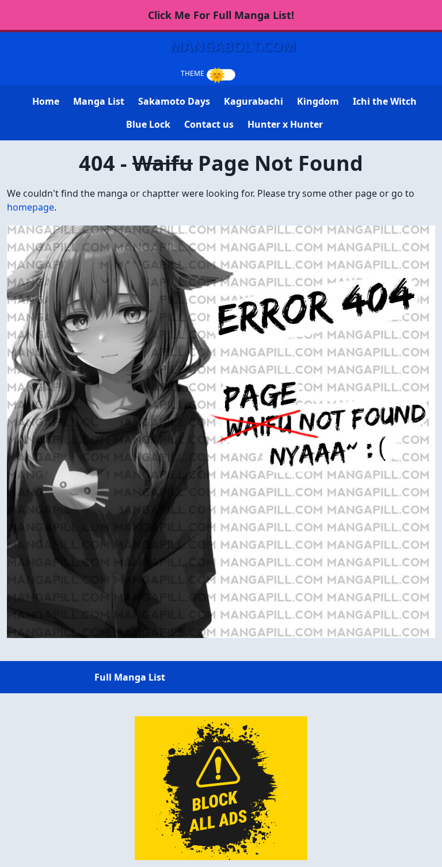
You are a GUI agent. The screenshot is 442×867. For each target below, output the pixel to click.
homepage (30, 207)
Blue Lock (148, 124)
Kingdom (318, 101)
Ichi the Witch (385, 101)
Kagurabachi (253, 101)
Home (45, 101)
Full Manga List (129, 677)
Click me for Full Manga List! (221, 15)
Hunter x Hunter (285, 124)
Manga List (98, 101)
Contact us (209, 124)
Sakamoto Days (174, 101)
